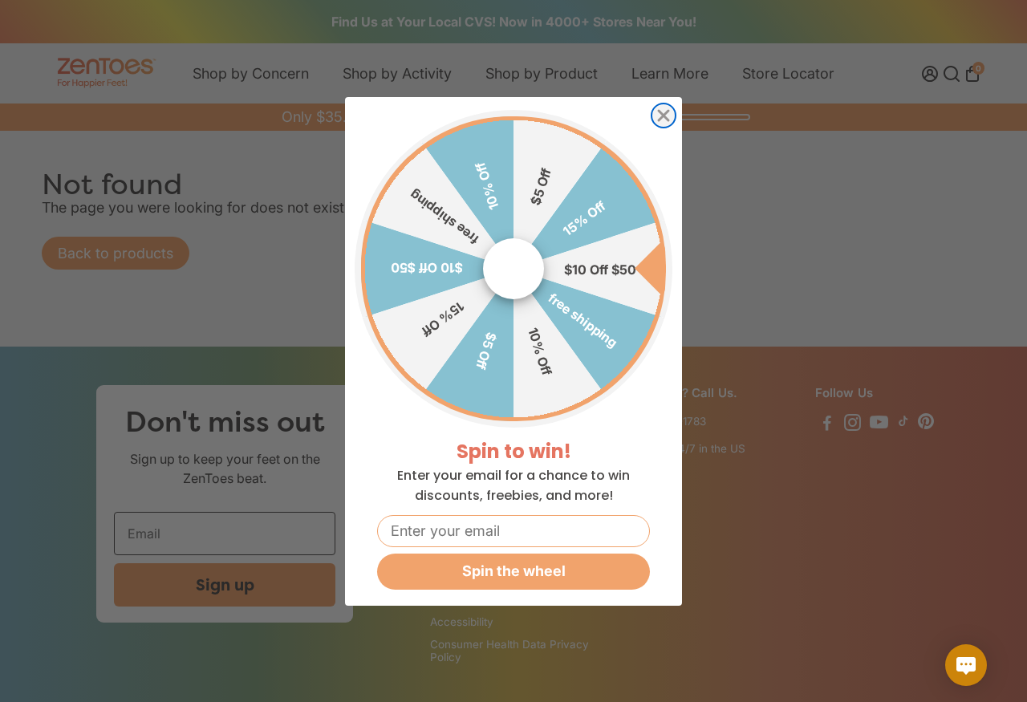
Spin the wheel (514, 570)
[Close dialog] (664, 115)
